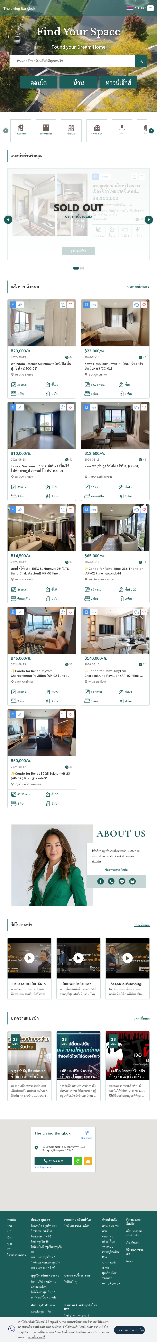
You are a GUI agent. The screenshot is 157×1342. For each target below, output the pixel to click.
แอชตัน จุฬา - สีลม (41, 1311)
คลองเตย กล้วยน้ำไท (77, 1219)
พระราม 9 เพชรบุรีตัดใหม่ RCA (111, 1252)
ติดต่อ (129, 1261)
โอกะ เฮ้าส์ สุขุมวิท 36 (43, 1281)
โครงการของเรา (16, 1255)
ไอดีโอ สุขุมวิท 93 (41, 1236)
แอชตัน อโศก (39, 1287)
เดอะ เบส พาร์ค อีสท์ (43, 1267)
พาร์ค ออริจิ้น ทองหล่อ (43, 1297)
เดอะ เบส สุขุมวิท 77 (43, 1257)
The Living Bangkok (19, 8)
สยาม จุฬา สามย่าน (43, 1305)
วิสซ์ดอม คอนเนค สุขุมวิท (45, 1262)
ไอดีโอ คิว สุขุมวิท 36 (43, 1292)
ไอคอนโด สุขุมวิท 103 (44, 1226)
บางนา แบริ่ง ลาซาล (77, 1275)
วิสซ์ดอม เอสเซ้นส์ (41, 1231)
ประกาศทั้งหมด (137, 286)
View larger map (43, 1166)
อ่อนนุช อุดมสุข (40, 1219)
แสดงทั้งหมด (142, 925)
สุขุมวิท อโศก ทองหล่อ (45, 1275)
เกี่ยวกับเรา (132, 1242)
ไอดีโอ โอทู (70, 1281)
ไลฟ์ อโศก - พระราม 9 (77, 1315)
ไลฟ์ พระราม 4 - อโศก (77, 1226)
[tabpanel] (78, 214)
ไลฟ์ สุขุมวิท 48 (40, 1241)
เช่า (9, 1231)
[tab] (76, 268)
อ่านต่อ (96, 861)
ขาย (9, 1226)
